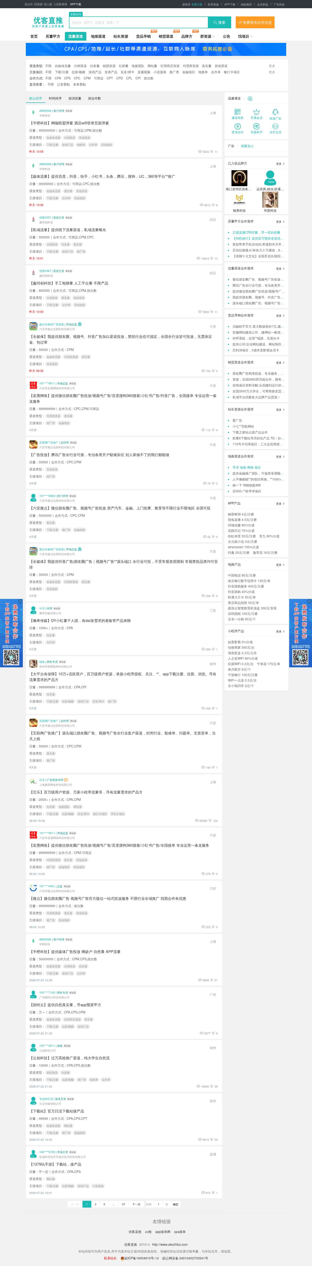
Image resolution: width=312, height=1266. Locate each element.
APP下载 (75, 4)
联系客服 (213, 4)
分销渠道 (80, 65)
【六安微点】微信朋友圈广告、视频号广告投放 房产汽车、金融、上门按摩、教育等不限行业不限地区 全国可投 (120, 508)
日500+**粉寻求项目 (247, 491)
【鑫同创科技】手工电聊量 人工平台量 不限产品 (68, 283)
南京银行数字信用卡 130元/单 (249, 580)
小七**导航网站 (243, 426)
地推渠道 (98, 36)
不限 (48, 65)
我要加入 (247, 146)
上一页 (75, 1204)
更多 (279, 163)
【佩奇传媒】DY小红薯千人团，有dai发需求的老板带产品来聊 (80, 620)
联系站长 (110, 1258)
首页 (34, 36)
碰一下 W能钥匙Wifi (247, 485)
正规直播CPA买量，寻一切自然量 (256, 232)
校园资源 (109, 65)
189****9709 (47, 1152)
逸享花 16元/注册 (265, 552)
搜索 (221, 22)
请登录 (186, 4)
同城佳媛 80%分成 (241, 525)
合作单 (216, 72)
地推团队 (138, 65)
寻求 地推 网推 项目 (247, 467)
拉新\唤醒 (78, 72)
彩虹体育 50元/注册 (242, 536)
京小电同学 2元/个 (241, 685)
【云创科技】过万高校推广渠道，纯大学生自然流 (69, 1057)
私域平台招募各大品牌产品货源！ (256, 397)
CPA (58, 78)
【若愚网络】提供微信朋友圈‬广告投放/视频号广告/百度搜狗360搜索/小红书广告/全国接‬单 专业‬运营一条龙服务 (119, 845)
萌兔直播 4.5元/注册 (242, 519)
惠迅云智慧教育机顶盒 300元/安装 (252, 608)
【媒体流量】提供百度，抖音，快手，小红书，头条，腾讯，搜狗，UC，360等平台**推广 (102, 176)
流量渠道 (75, 36)
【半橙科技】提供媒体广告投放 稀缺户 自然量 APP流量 (75, 951)
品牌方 (186, 36)
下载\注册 (62, 72)
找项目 (243, 36)
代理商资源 (191, 65)
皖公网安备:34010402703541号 (185, 1258)
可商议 (98, 78)
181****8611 (47, 383)
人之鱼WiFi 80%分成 (243, 658)
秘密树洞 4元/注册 (241, 514)
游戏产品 (95, 72)
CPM (87, 78)
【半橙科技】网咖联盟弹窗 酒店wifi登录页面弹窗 (69, 122)
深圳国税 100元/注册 (243, 613)
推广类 (174, 72)
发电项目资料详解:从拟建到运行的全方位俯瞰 (265, 385)
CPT (110, 78)
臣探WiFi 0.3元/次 (241, 663)
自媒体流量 (63, 65)
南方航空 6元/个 (239, 669)
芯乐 (42, 780)
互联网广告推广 (48, 442)
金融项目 (188, 72)
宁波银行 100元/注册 (243, 674)
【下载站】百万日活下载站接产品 (56, 1111)
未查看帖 (79, 84)
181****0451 (47, 886)
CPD (119, 78)
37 (123, 1204)
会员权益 (262, 4)
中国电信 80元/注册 (242, 575)
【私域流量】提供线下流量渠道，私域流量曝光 (67, 229)
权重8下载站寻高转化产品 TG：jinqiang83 (263, 438)
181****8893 (47, 496)
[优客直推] (48, 22)
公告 (226, 36)
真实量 (207, 65)
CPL (129, 78)
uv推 (149, 1231)
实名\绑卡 (127, 72)
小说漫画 (159, 72)
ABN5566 (45, 110)
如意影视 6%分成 (240, 642)
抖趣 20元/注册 (238, 552)
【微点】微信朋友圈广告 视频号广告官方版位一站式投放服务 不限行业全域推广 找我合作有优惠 (107, 898)
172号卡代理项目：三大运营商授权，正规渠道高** (268, 444)
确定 (175, 1204)
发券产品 (111, 72)
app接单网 (163, 1231)
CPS (67, 78)
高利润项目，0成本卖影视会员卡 (256, 350)
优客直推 (135, 1231)
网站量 (152, 65)
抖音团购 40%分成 (241, 591)
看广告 (237, 420)
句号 (42, 608)
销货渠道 (166, 36)
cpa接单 (180, 1231)
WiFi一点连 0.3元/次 (242, 680)
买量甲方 (53, 36)
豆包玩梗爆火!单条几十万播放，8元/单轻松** (264, 250)
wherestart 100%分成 (243, 547)
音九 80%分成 (269, 536)
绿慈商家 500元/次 (241, 647)
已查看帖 (63, 84)
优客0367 (45, 217)
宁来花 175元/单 (268, 663)
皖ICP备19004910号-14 (142, 1258)
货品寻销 (143, 36)
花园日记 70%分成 (241, 530)
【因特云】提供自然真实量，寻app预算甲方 (65, 1004)
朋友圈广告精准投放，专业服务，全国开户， (264, 373)
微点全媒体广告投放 (51, 324)
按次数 (148, 78)
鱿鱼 (42, 661)
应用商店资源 (170, 65)
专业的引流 (46, 1099)
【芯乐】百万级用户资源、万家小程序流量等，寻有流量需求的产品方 (86, 792)
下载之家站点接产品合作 (250, 432)
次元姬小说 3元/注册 (242, 541)
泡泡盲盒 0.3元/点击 (242, 652)
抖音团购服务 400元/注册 (246, 586)
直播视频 (143, 72)
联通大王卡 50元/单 (242, 597)
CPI (138, 78)
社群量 (123, 65)
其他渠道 (221, 65)
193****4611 (47, 1045)
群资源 (205, 36)
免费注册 (196, 4)
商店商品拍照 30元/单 (243, 602)
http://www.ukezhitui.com (170, 1244)
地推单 (203, 72)
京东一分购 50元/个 (242, 619)
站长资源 (121, 36)
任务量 (95, 65)
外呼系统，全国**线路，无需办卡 (256, 338)
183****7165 (47, 992)
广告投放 (279, 4)
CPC (77, 78)
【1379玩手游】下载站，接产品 (55, 1164)
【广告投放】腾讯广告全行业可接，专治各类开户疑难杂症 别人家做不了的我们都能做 (99, 454)
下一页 (136, 1204)
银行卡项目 (232, 72)
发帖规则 (246, 4)
